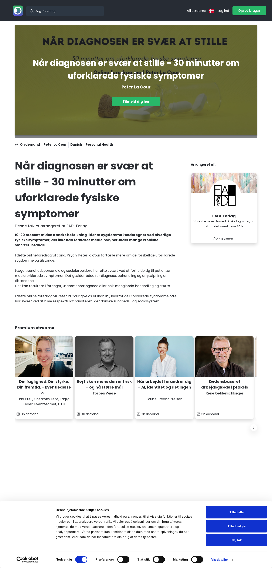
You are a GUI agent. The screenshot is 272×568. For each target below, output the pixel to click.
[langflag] (211, 11)
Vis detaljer (219, 559)
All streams (196, 10)
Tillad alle (237, 512)
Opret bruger (249, 10)
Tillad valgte (236, 526)
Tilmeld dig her (136, 101)
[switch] (123, 559)
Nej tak (236, 540)
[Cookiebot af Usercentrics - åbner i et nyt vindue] (27, 560)
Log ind (223, 10)
